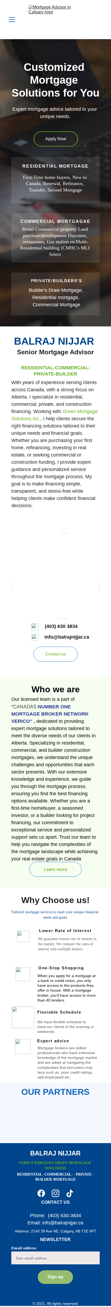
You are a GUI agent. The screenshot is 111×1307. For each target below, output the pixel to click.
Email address (23, 1248)
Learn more (55, 869)
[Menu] (12, 19)
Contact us (55, 654)
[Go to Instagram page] (55, 1193)
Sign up (55, 1277)
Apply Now (55, 139)
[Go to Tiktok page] (70, 1193)
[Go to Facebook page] (41, 1193)
